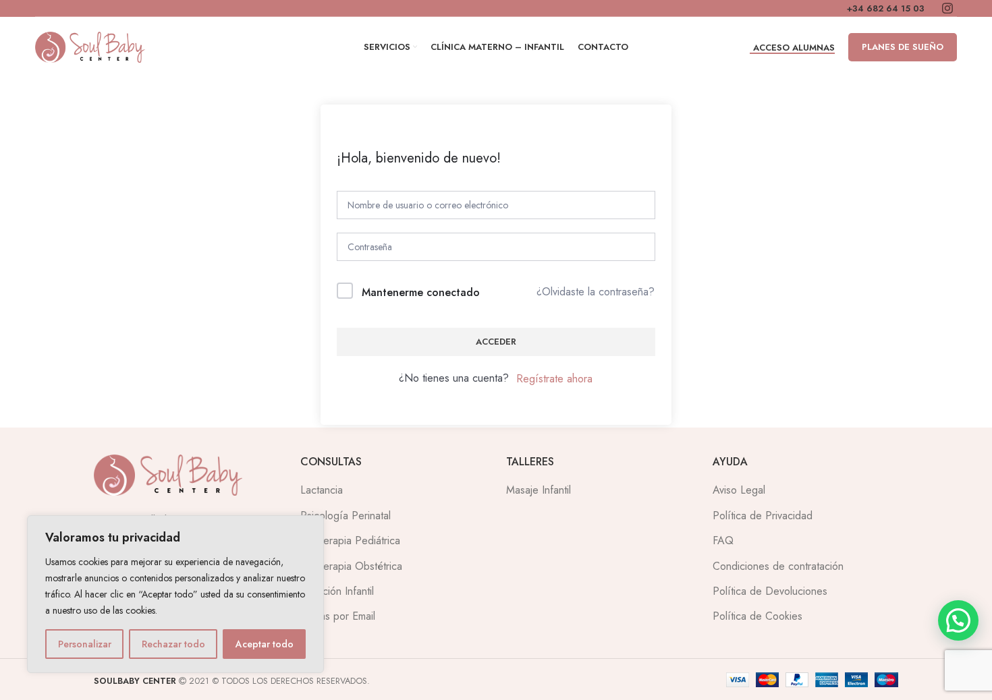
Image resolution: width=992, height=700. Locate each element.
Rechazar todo (173, 644)
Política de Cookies (757, 616)
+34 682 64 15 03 (886, 9)
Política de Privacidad (762, 515)
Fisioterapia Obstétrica (351, 566)
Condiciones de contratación (778, 566)
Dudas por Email (337, 616)
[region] (175, 594)
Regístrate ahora (554, 378)
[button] (958, 620)
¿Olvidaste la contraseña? (595, 291)
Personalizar (84, 644)
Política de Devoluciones (770, 591)
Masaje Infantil (538, 490)
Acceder (496, 341)
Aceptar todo (265, 644)
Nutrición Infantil (337, 591)
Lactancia (321, 490)
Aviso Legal (739, 490)
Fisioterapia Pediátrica (350, 540)
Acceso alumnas (794, 48)
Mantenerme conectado (421, 292)
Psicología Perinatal (345, 515)
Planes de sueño (902, 46)
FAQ (723, 540)
